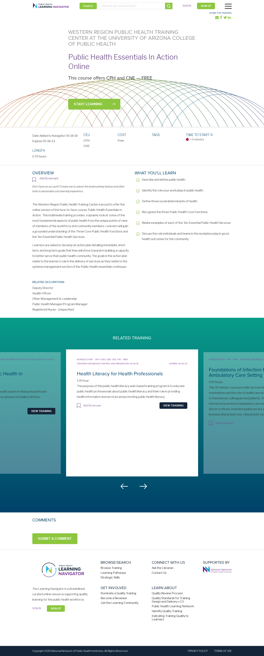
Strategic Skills (110, 577)
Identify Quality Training (167, 611)
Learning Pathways (113, 572)
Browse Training (111, 568)
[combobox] (136, 6)
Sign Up (206, 5)
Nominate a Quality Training (118, 593)
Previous (124, 486)
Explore (88, 5)
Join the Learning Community (119, 603)
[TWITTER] (225, 18)
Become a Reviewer (114, 598)
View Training (41, 411)
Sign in (186, 5)
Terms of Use (223, 650)
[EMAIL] (217, 18)
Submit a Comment (55, 538)
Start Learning (88, 104)
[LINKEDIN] (230, 18)
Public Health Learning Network (173, 606)
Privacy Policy (198, 650)
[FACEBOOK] (221, 18)
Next (143, 486)
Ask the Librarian (162, 568)
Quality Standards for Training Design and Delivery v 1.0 (171, 599)
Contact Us (159, 572)
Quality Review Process (167, 593)
